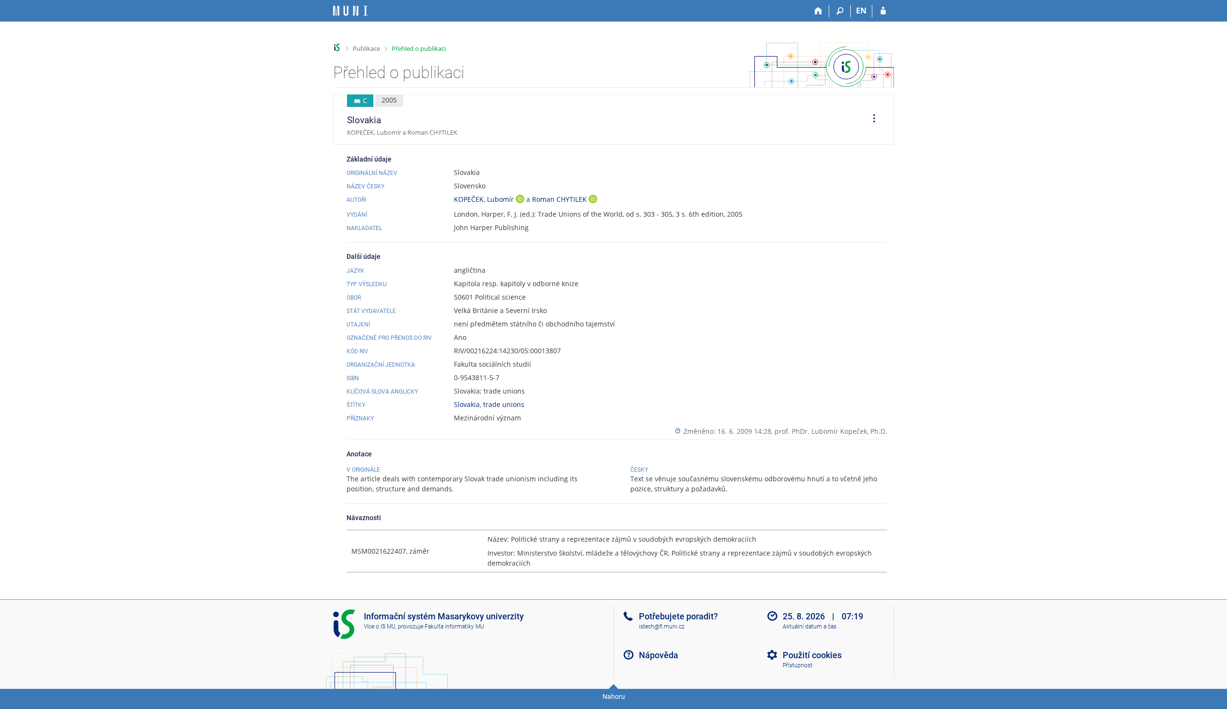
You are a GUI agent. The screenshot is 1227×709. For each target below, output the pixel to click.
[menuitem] (871, 120)
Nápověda (658, 655)
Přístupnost (797, 665)
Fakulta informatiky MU (454, 626)
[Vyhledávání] (840, 11)
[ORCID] (520, 200)
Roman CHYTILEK (560, 199)
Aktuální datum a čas (809, 626)
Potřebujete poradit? (678, 616)
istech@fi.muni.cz (661, 626)
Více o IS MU (379, 626)
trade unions (503, 404)
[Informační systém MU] (337, 48)
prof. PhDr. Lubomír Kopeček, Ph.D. (831, 431)
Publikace (366, 48)
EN (861, 10)
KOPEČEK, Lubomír (485, 199)
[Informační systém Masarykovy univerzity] (350, 11)
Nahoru (613, 696)
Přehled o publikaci (419, 48)
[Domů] (818, 11)
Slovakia (467, 404)
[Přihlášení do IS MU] (883, 11)
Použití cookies (812, 655)
